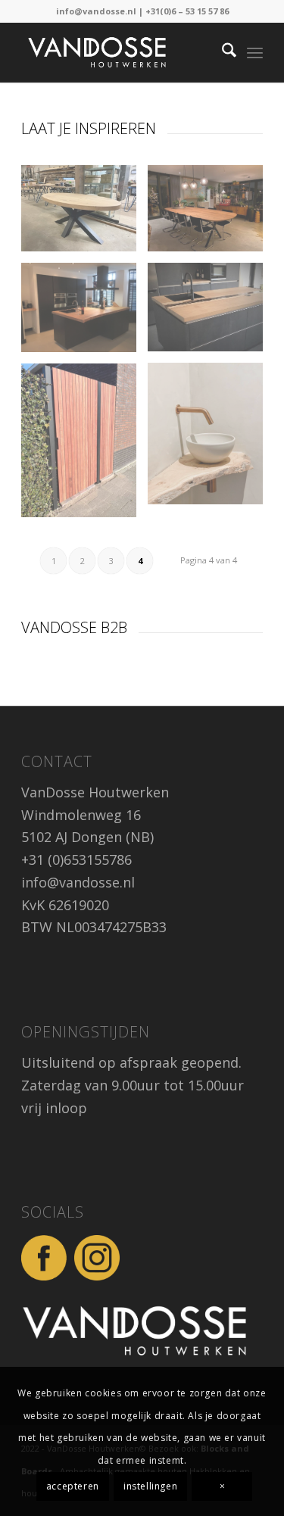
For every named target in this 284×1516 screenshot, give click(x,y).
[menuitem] (221, 52)
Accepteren (72, 1486)
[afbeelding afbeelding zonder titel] (211, 214)
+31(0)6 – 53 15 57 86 (187, 11)
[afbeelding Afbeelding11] (211, 312)
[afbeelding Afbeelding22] (84, 313)
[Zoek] (221, 52)
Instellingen (150, 1486)
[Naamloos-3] (117, 52)
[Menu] (255, 52)
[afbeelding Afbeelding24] (84, 214)
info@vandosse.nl (96, 11)
